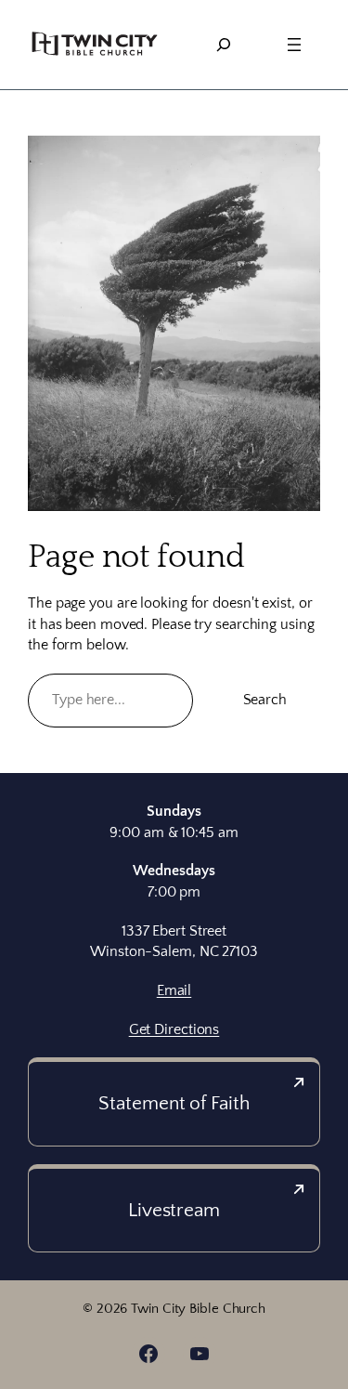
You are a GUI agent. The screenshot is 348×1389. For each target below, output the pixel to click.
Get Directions (174, 1029)
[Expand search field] (223, 45)
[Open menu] (294, 45)
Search (265, 699)
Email (174, 990)
